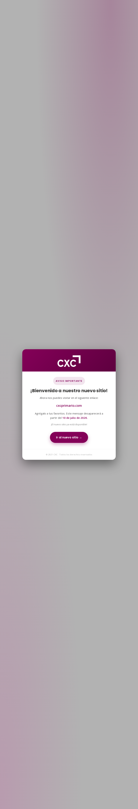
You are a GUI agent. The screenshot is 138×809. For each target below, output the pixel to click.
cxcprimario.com (69, 405)
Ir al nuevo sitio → (69, 437)
